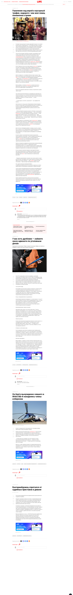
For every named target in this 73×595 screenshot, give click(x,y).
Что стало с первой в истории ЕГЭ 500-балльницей (40, 231)
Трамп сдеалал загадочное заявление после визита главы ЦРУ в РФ (18, 231)
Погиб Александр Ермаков (40, 226)
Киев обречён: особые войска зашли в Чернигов (40, 485)
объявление (18, 113)
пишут (17, 77)
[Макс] (23, 202)
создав (20, 138)
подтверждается (26, 78)
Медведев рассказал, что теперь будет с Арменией (29, 231)
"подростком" (32, 61)
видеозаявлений (31, 174)
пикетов (35, 66)
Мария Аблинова (19, 460)
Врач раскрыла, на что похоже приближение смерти (29, 488)
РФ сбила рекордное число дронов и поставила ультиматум (17, 488)
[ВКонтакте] (27, 202)
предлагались (34, 120)
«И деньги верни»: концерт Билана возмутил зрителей (17, 227)
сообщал (32, 160)
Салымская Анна (19, 361)
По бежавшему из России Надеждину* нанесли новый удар (29, 227)
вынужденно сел (33, 431)
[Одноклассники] (29, 202)
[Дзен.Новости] (21, 202)
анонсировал (28, 85)
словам (30, 69)
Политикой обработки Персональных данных (29, 4)
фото (23, 153)
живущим (37, 61)
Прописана (31, 123)
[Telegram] (25, 202)
